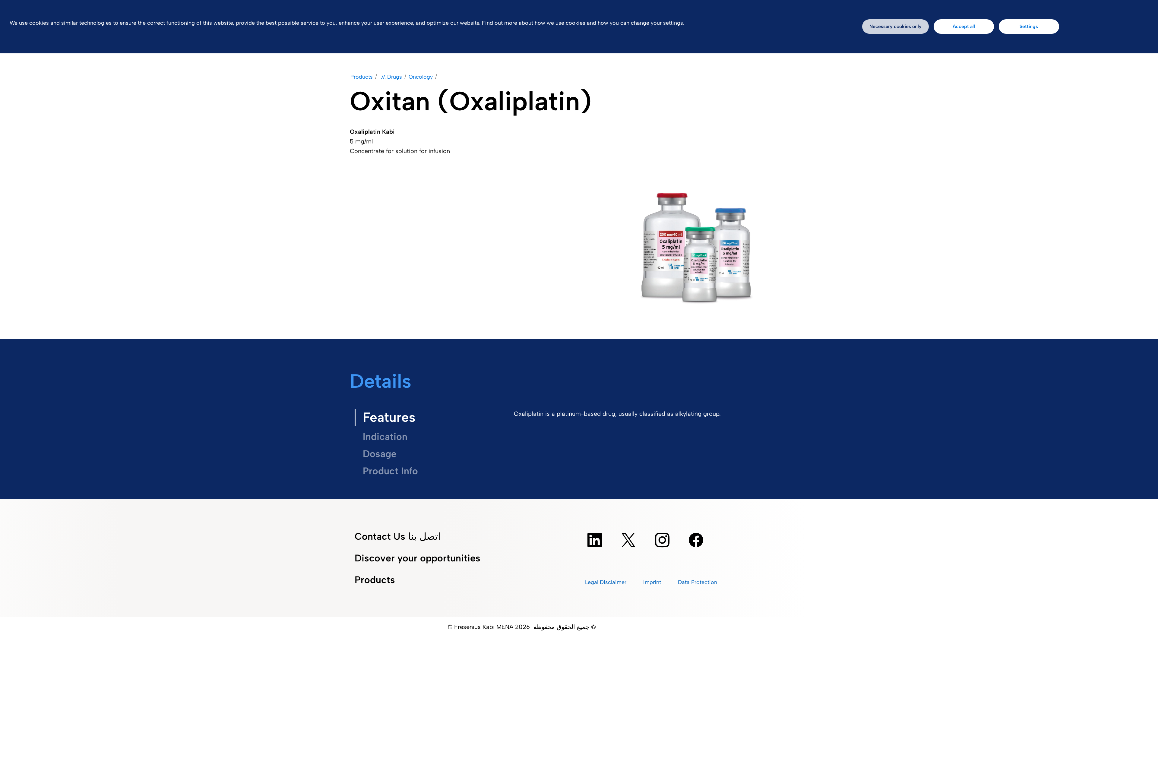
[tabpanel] (657, 417)
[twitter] (628, 540)
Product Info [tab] (390, 471)
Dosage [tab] (380, 454)
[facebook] (696, 540)
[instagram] (662, 540)
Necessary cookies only (895, 26)
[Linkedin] (594, 540)
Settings (1029, 26)
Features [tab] (389, 417)
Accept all (964, 26)
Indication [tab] (385, 436)
